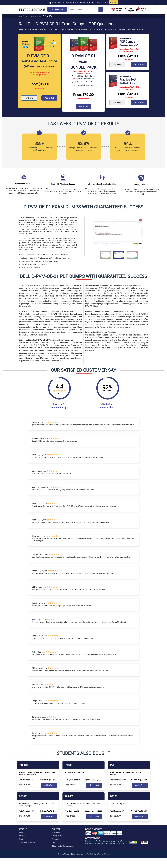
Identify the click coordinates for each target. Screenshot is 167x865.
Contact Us (56, 839)
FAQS (21, 839)
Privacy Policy (57, 836)
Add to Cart (49, 98)
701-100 (23, 765)
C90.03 (113, 796)
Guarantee (56, 832)
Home (20, 16)
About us (22, 836)
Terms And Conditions (27, 843)
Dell (26, 16)
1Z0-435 (69, 796)
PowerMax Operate (35, 16)
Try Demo (29, 98)
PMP (112, 765)
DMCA (54, 843)
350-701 (23, 796)
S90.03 (68, 765)
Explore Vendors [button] (56, 9)
